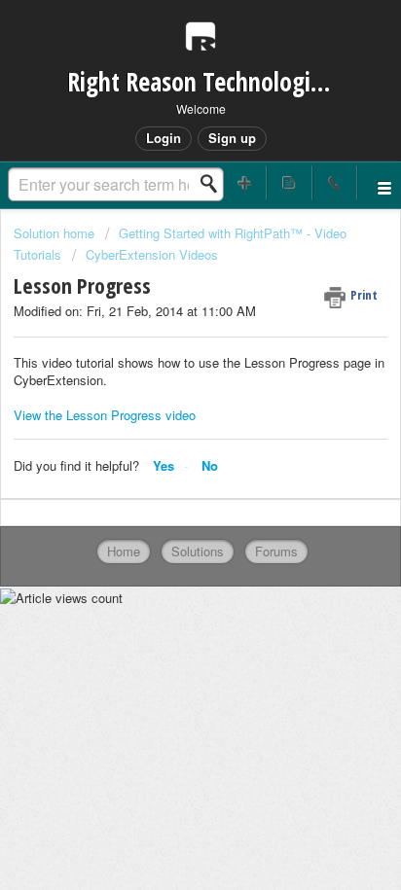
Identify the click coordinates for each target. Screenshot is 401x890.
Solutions (197, 551)
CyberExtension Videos (152, 254)
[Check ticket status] (289, 182)
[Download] (164, 429)
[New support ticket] (244, 182)
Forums (276, 551)
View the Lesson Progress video (105, 415)
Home (123, 551)
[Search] (214, 184)
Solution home (56, 233)
